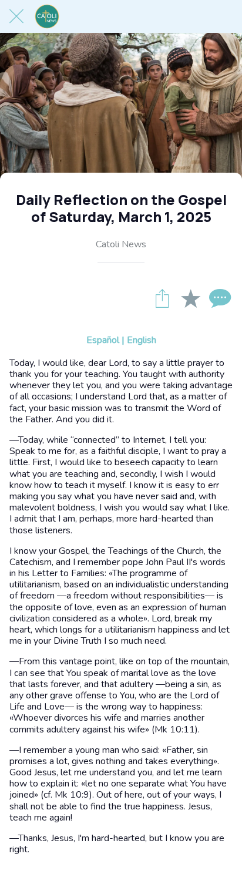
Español (102, 340)
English (141, 340)
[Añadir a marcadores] (190, 298)
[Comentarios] (218, 298)
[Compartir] (162, 298)
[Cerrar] (16, 16)
